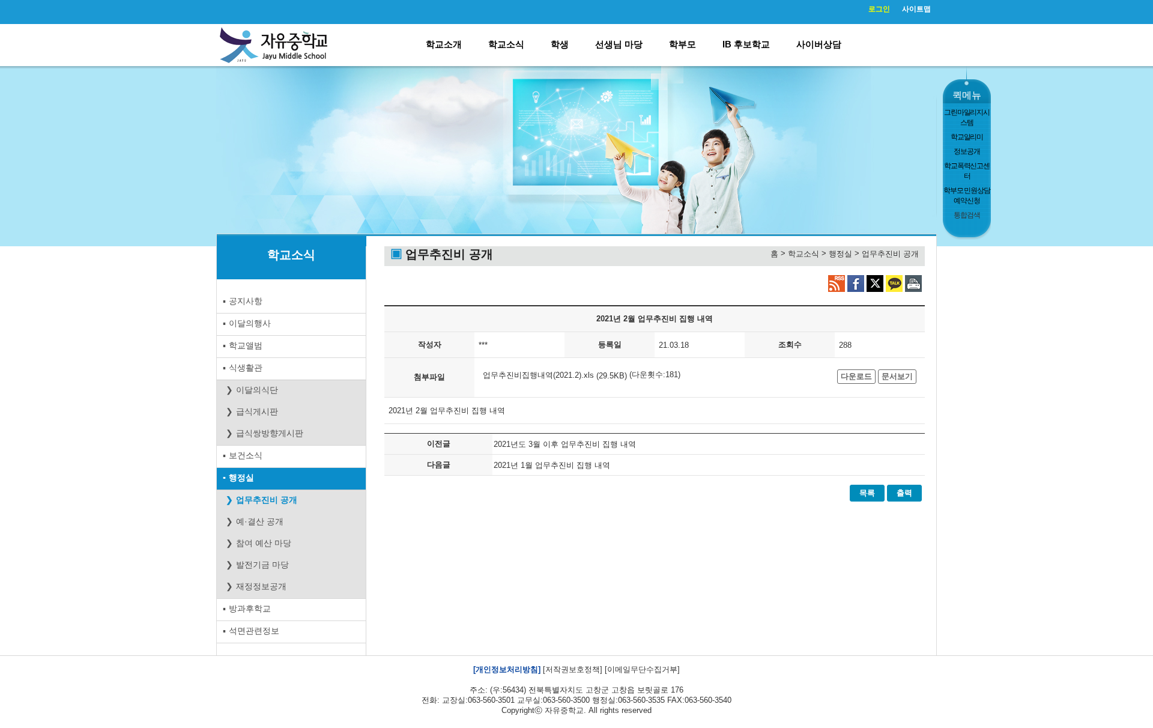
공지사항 (245, 301)
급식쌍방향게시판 (269, 433)
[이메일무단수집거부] (642, 669)
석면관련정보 (254, 630)
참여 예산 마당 (263, 543)
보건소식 (245, 455)
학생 (560, 44)
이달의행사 (250, 323)
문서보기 (897, 376)
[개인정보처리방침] (506, 669)
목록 (867, 492)
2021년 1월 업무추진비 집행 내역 (552, 464)
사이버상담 (818, 44)
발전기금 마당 (262, 564)
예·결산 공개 (259, 521)
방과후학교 (250, 608)
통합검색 (966, 215)
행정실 (241, 477)
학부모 (682, 44)
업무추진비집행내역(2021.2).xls (538, 374)
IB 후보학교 (746, 44)
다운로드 (856, 376)
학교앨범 (245, 345)
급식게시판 (257, 411)
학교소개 (444, 44)
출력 (904, 492)
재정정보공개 (261, 586)
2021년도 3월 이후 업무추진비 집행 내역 (565, 443)
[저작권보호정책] (572, 669)
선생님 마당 (619, 44)
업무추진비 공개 (266, 500)
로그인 (879, 9)
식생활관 (245, 367)
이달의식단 (257, 390)
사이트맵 (916, 9)
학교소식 (506, 44)
